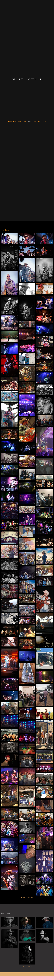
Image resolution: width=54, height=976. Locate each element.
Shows (15, 121)
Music (19, 121)
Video (34, 121)
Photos (29, 121)
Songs (24, 121)
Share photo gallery (27, 897)
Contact (44, 121)
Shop (39, 121)
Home (9, 121)
